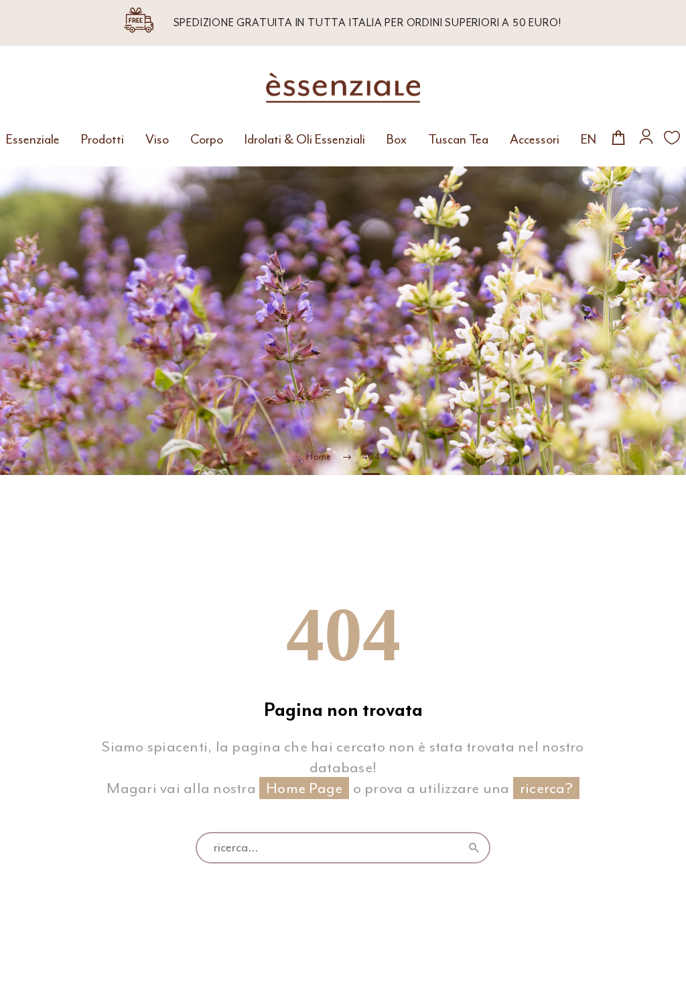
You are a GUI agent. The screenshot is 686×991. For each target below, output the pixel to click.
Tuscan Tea (458, 140)
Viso (157, 140)
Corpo (206, 140)
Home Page (304, 788)
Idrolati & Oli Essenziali (305, 140)
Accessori (534, 140)
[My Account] (646, 136)
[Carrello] (619, 137)
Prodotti (102, 140)
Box (397, 140)
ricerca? (546, 788)
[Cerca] (474, 848)
